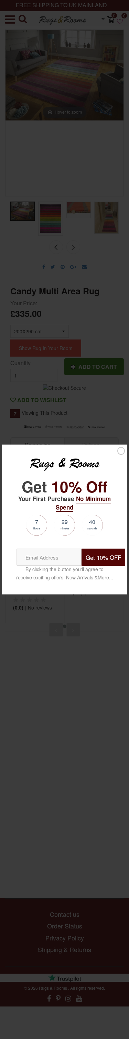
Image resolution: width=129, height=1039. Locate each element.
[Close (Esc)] (121, 451)
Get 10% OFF (103, 557)
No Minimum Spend (83, 503)
